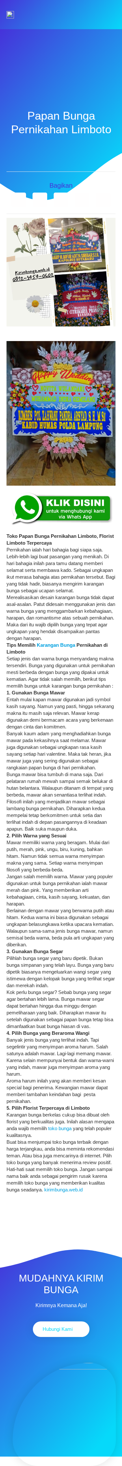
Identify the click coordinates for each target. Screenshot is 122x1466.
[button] (18, 200)
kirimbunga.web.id (63, 1189)
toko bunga (60, 1128)
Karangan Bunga (56, 645)
